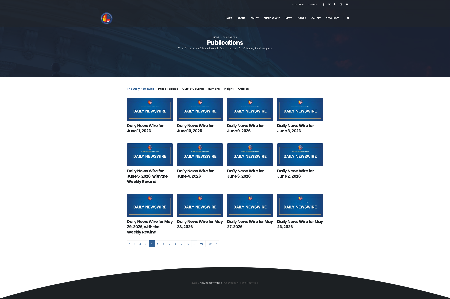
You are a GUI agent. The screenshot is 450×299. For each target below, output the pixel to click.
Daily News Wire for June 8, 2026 (295, 128)
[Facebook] (323, 4)
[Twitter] (329, 4)
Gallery (316, 18)
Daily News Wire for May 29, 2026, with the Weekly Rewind (150, 227)
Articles (243, 89)
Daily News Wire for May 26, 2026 (300, 224)
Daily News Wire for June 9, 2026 (245, 128)
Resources (332, 18)
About (241, 18)
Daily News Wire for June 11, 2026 (145, 128)
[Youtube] (346, 4)
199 (210, 243)
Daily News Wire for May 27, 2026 (250, 224)
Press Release (168, 89)
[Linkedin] (335, 4)
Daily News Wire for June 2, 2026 (295, 173)
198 (201, 243)
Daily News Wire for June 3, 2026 (245, 173)
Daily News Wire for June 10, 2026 (195, 128)
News (288, 18)
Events (301, 18)
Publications (272, 18)
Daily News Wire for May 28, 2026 (200, 224)
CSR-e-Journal (193, 89)
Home (229, 18)
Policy (255, 18)
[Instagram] (341, 4)
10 (188, 243)
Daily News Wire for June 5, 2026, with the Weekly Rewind (147, 176)
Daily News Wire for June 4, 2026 (195, 173)
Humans (214, 89)
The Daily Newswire (140, 89)
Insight (229, 89)
